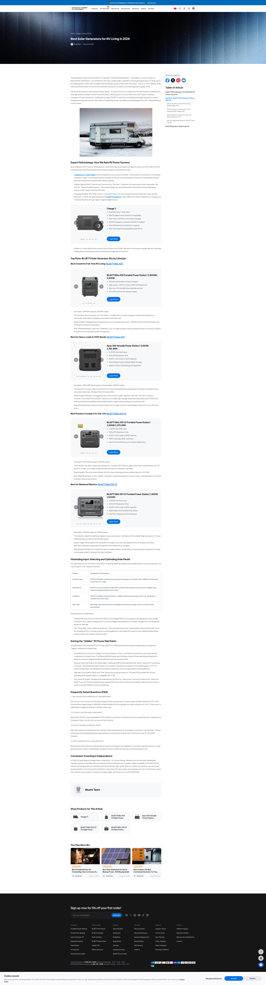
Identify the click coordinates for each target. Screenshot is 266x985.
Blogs (79, 33)
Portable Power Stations (79, 929)
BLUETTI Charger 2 (114, 197)
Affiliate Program (182, 929)
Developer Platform (162, 949)
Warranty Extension (140, 933)
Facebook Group (119, 949)
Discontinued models (78, 954)
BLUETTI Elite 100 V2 (107, 484)
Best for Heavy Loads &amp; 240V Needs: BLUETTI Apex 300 (178, 110)
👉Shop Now (98, 3)
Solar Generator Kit (77, 937)
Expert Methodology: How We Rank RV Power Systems (180, 93)
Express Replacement (141, 937)
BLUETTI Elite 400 (114, 263)
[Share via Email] (184, 80)
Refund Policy (139, 941)
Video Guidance (160, 945)
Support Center (160, 929)
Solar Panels (75, 945)
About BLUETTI (118, 929)
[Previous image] (76, 223)
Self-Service (138, 945)
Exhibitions (116, 937)
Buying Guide (86, 33)
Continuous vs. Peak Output (84, 175)
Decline (252, 978)
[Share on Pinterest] (178, 80)
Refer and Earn (97, 937)
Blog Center (117, 941)
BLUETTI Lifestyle (97, 933)
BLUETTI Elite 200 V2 (116, 413)
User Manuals (159, 937)
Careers (179, 941)
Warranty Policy (139, 929)
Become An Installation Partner (187, 937)
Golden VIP (95, 945)
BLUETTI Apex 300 (116, 337)
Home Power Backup (78, 933)
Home (73, 33)
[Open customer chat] (261, 964)
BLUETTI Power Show (99, 941)
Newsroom (117, 933)
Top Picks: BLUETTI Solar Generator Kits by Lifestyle (180, 99)
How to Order (160, 933)
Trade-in (137, 949)
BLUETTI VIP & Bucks (98, 929)
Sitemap (116, 945)
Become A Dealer (183, 933)
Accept (234, 978)
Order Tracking (160, 941)
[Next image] (101, 223)
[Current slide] (89, 239)
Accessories (75, 949)
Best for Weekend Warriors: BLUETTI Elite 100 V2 (181, 121)
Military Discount (97, 949)
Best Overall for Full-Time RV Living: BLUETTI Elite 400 (179, 105)
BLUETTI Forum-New (120, 954)
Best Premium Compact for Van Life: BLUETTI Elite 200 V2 (179, 116)
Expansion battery (77, 941)
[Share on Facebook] (167, 80)
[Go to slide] (82, 239)
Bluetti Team (77, 44)
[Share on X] (173, 80)
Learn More (113, 239)
